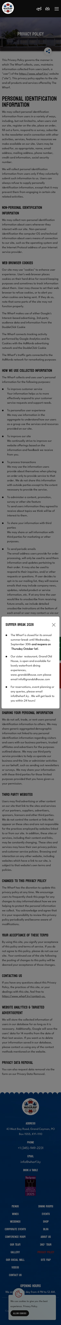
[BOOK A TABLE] (47, 8)
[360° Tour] (39, 9)
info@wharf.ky (20, 696)
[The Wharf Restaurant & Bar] (8, 9)
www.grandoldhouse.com (26, 674)
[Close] (54, 625)
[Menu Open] (56, 9)
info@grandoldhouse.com (34, 679)
